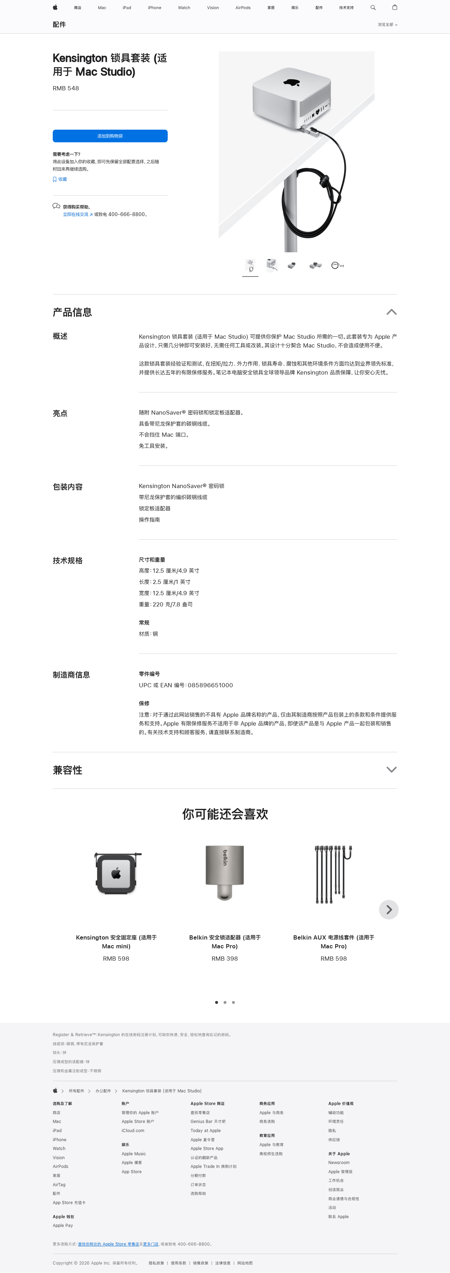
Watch (59, 1149)
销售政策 (200, 1263)
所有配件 (76, 1091)
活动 (332, 1208)
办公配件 (103, 1091)
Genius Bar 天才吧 (208, 1121)
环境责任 (336, 1121)
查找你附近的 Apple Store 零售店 (108, 1244)
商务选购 (267, 1121)
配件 (59, 24)
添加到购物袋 (110, 136)
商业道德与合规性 (343, 1199)
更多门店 (151, 1244)
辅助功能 (336, 1113)
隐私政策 (156, 1263)
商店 (56, 1113)
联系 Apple (338, 1217)
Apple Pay (63, 1225)
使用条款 (178, 1263)
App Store (132, 1172)
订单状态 (198, 1185)
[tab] (250, 267)
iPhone (59, 1140)
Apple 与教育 (271, 1145)
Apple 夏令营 (203, 1140)
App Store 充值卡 (69, 1203)
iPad (57, 1131)
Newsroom (338, 1163)
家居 (56, 1176)
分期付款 (198, 1176)
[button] (373, 7)
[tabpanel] (296, 151)
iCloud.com (133, 1131)
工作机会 (336, 1180)
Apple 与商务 (271, 1113)
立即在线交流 (78, 214)
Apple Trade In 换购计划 (214, 1166)
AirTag (59, 1185)
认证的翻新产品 (204, 1158)
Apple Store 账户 (138, 1121)
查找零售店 (200, 1113)
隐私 (332, 1131)
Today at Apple (206, 1131)
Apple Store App (207, 1149)
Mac (57, 1121)
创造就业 (336, 1190)
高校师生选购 (271, 1154)
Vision (59, 1158)
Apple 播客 (132, 1163)
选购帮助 (198, 1193)
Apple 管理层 (340, 1172)
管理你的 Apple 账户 (140, 1113)
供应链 (334, 1140)
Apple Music (134, 1154)
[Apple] (55, 1090)
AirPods (60, 1166)
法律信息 (223, 1263)
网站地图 (245, 1263)
